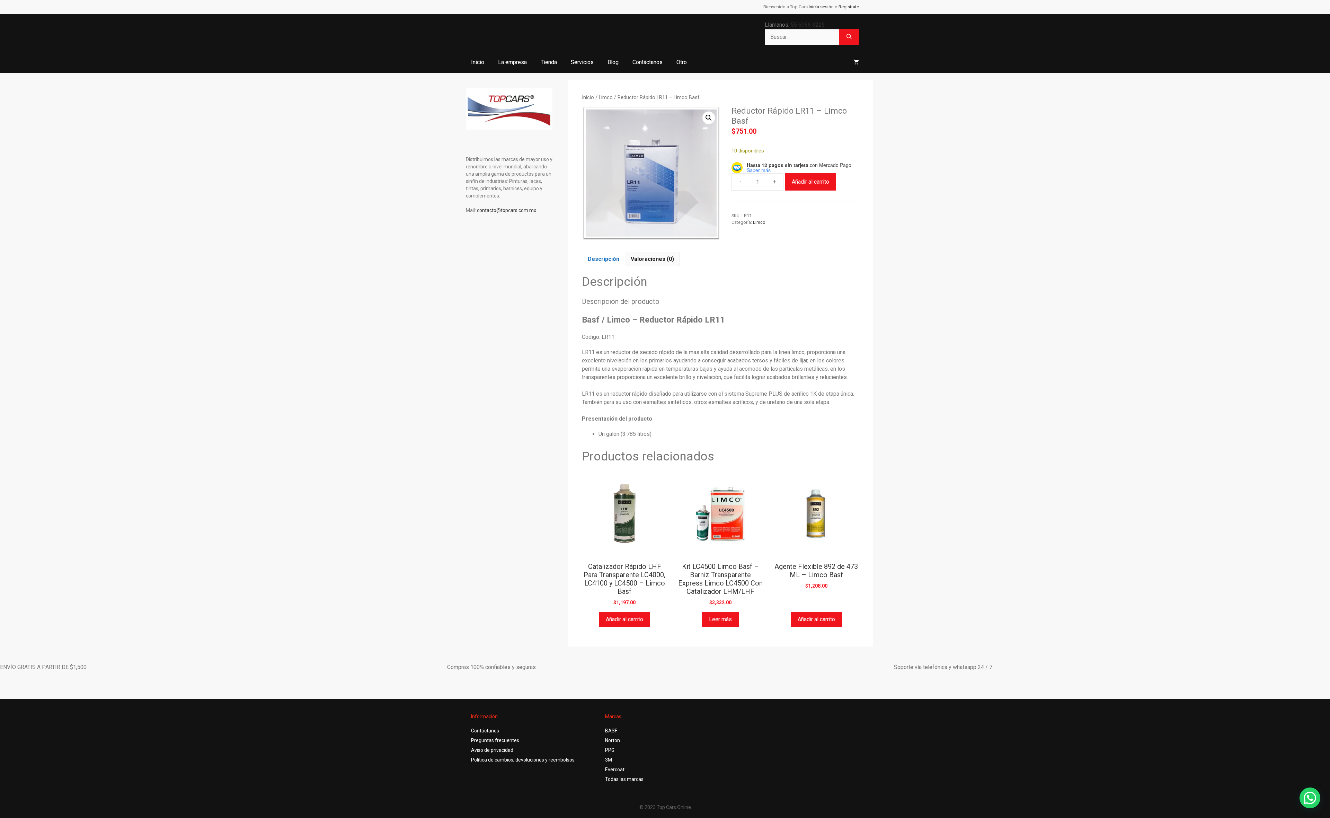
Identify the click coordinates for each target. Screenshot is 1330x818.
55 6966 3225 (808, 24)
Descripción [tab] (603, 259)
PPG (609, 750)
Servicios (582, 62)
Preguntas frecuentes (495, 740)
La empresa (512, 62)
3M (608, 760)
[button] (708, 118)
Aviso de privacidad (492, 750)
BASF (611, 730)
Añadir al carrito (810, 181)
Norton (612, 740)
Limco (606, 97)
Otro (681, 62)
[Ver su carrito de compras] (856, 62)
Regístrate (849, 6)
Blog (613, 62)
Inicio (477, 62)
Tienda (549, 62)
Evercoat (614, 769)
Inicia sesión (821, 6)
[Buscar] (849, 37)
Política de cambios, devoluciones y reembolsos (523, 760)
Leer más (720, 619)
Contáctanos (647, 62)
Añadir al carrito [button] (624, 619)
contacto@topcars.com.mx (506, 210)
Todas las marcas (624, 779)
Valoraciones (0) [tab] (652, 259)
